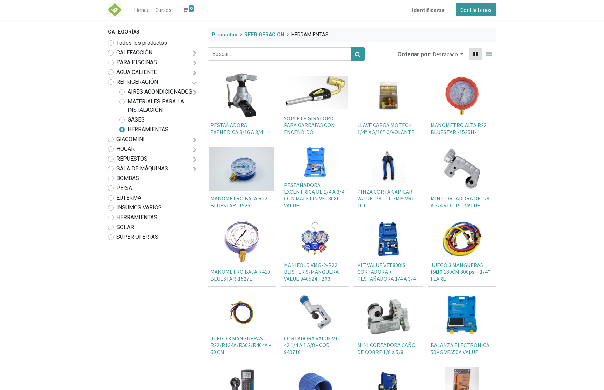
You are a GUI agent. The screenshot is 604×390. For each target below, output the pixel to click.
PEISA (124, 188)
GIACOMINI (130, 139)
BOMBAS (127, 178)
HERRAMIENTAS (148, 129)
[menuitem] (141, 10)
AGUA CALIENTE (136, 72)
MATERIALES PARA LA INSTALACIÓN (156, 105)
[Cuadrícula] (475, 54)
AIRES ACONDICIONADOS (160, 91)
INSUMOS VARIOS (139, 207)
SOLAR (125, 227)
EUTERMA (128, 197)
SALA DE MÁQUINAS (142, 168)
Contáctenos (475, 9)
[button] (448, 54)
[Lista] (489, 54)
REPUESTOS (132, 158)
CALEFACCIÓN (134, 52)
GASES (136, 119)
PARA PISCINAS (136, 62)
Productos (224, 35)
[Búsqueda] (358, 54)
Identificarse (428, 9)
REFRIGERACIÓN (137, 82)
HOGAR (125, 149)
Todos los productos (141, 42)
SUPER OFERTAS (137, 237)
